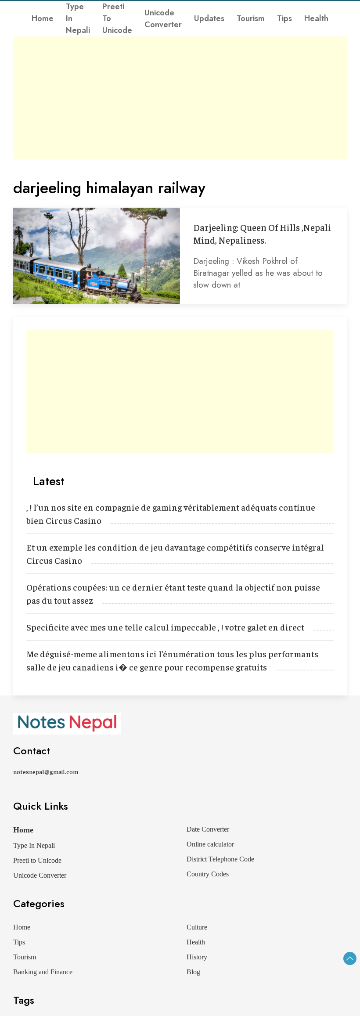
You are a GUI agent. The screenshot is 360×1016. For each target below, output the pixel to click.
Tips (284, 18)
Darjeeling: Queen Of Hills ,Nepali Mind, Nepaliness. (262, 233)
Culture (197, 927)
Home (43, 18)
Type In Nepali (78, 18)
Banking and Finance (42, 972)
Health (316, 18)
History (197, 957)
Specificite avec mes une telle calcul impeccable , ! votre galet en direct (165, 626)
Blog (193, 972)
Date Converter (208, 829)
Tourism (251, 18)
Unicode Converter (163, 18)
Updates (209, 18)
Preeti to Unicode (117, 18)
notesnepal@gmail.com (45, 771)
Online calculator (210, 844)
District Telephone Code (220, 859)
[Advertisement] (180, 97)
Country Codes (208, 874)
